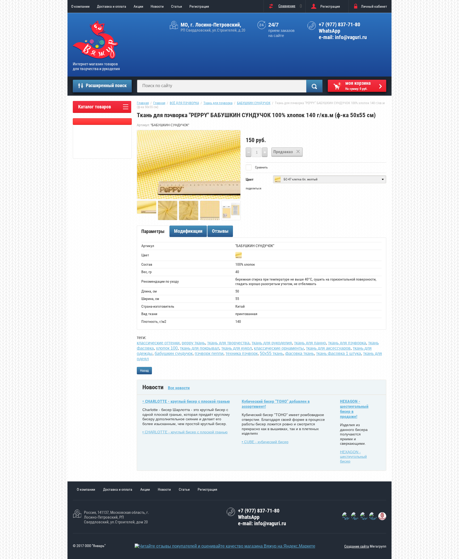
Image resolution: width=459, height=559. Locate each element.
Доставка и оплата (111, 6)
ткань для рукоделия (272, 343)
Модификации (188, 231)
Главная (143, 103)
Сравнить (261, 167)
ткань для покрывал (199, 348)
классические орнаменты (279, 348)
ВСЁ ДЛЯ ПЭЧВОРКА (184, 103)
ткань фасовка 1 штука (338, 353)
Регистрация (199, 6)
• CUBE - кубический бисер (265, 442)
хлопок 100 (167, 348)
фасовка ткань (299, 353)
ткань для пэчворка (347, 343)
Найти (314, 86)
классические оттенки (158, 343)
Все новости (179, 387)
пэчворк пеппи (209, 353)
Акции (138, 6)
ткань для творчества (228, 343)
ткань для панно (310, 343)
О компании (80, 6)
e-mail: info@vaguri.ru (343, 37)
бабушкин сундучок (174, 353)
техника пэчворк (242, 353)
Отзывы (220, 231)
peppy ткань (193, 343)
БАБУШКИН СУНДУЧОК (253, 103)
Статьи (176, 6)
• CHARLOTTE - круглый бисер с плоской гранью (186, 401)
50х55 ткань (271, 353)
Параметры (152, 231)
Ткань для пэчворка (217, 103)
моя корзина (355, 85)
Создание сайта (356, 546)
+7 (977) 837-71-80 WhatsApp (339, 27)
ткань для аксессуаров (328, 348)
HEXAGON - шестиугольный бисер (353, 456)
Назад (144, 370)
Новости (157, 6)
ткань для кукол (236, 348)
